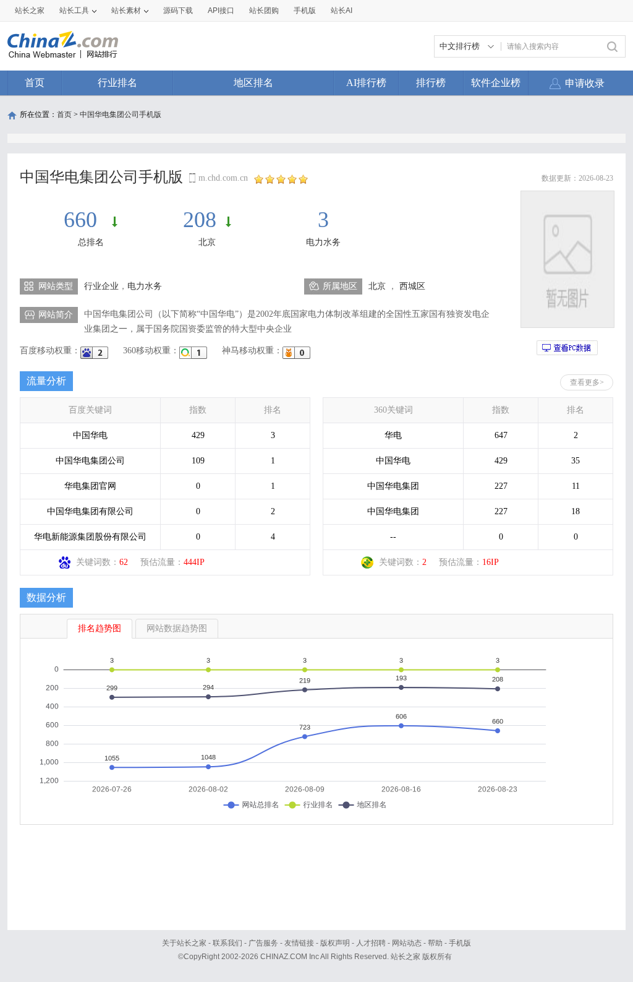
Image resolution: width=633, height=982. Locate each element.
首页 (35, 82)
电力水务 (323, 242)
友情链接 (299, 943)
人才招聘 (371, 943)
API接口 (221, 10)
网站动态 (407, 943)
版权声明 (335, 943)
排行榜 (431, 82)
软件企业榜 (495, 82)
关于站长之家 (184, 943)
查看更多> (587, 382)
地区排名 (253, 82)
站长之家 (30, 10)
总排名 (91, 242)
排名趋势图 (99, 628)
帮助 (435, 943)
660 (83, 219)
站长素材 (126, 10)
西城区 (412, 286)
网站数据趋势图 (177, 628)
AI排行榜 (366, 82)
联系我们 (227, 943)
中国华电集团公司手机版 (120, 114)
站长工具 (74, 10)
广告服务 (263, 943)
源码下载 (178, 10)
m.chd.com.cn (223, 178)
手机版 (460, 943)
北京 (207, 242)
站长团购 (264, 10)
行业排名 (117, 82)
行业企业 (101, 286)
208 (199, 219)
